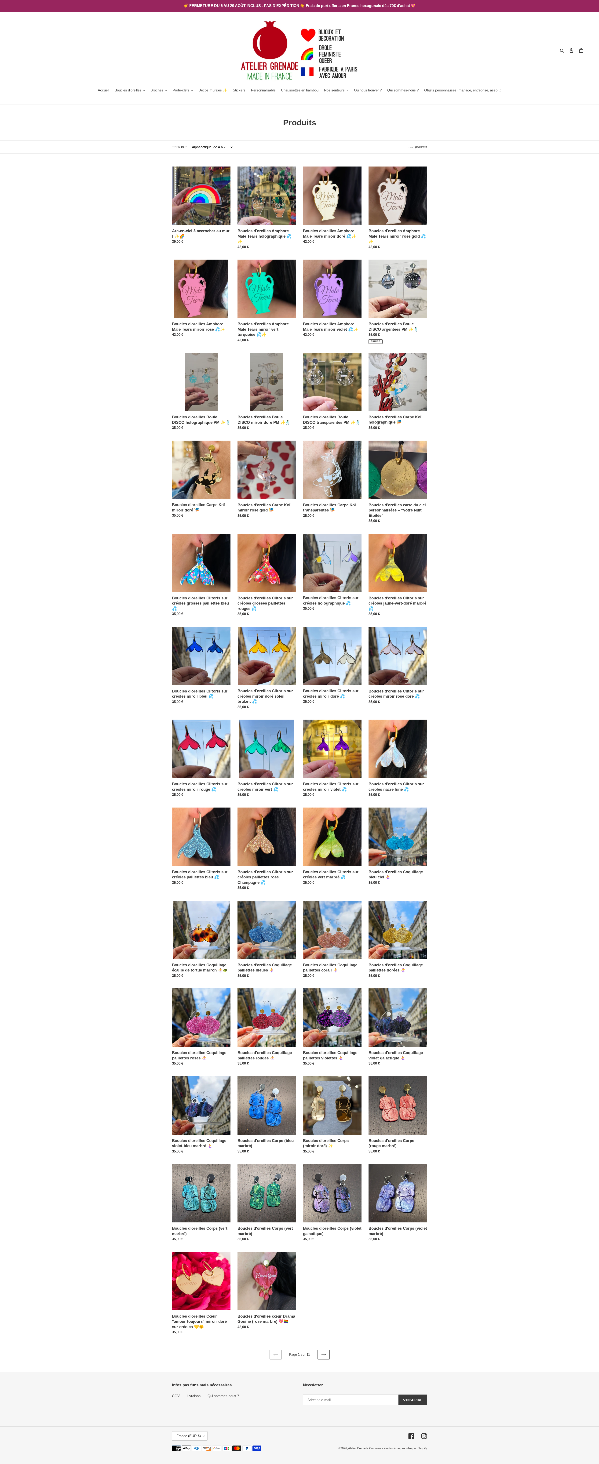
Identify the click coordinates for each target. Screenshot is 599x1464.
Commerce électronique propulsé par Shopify (398, 1448)
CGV (176, 1396)
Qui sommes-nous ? (223, 1396)
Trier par (179, 147)
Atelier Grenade (358, 1448)
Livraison (194, 1396)
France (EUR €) (188, 1436)
